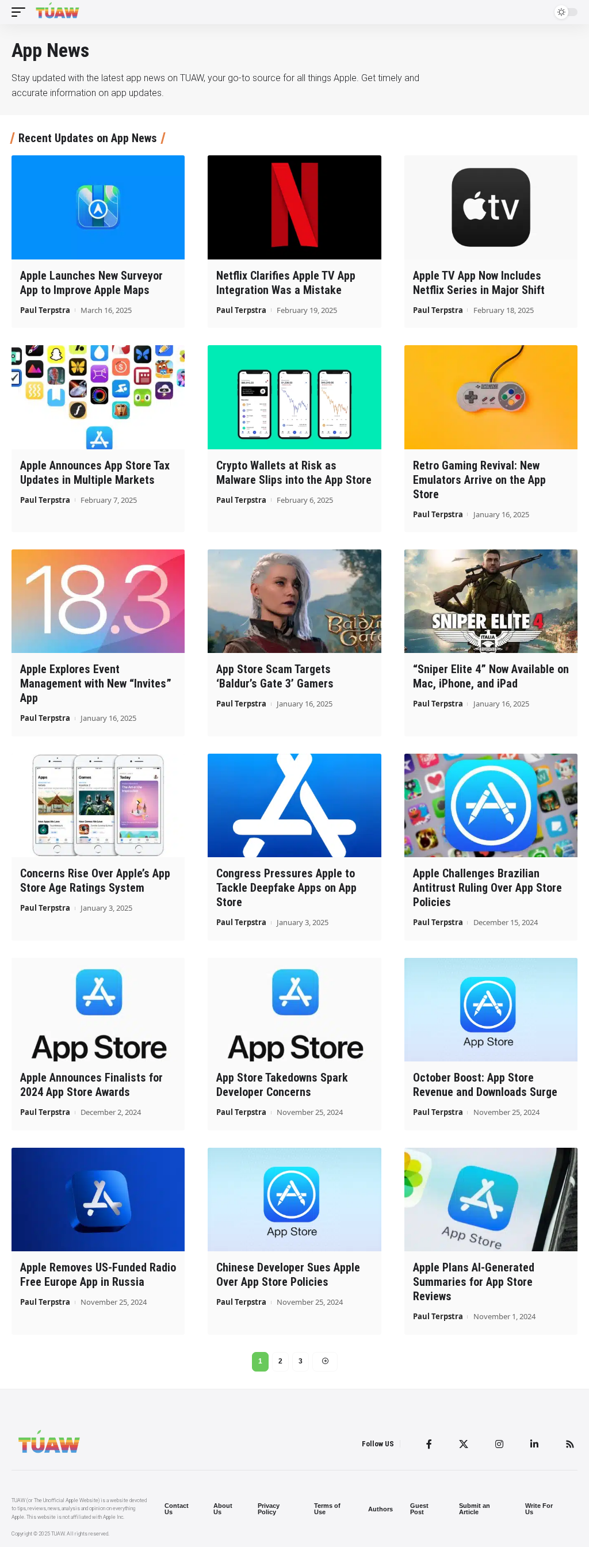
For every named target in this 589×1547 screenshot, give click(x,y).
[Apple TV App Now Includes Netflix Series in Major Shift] (490, 207)
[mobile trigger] (21, 12)
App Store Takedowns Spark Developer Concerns (282, 1085)
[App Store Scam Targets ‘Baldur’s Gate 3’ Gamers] (294, 601)
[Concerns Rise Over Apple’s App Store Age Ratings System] (98, 806)
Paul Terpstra (45, 310)
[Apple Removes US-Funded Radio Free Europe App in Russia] (98, 1200)
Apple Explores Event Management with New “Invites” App (95, 683)
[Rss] (570, 1444)
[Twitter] (463, 1444)
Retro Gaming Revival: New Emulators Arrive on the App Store (479, 480)
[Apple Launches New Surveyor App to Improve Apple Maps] (98, 207)
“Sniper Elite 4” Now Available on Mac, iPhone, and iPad (491, 676)
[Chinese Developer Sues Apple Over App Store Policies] (294, 1200)
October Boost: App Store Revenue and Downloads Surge (485, 1085)
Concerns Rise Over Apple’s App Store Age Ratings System (95, 880)
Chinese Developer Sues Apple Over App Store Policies (288, 1274)
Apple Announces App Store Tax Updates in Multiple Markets (95, 473)
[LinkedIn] (534, 1444)
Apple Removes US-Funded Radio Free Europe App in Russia (98, 1274)
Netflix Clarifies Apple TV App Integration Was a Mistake (285, 283)
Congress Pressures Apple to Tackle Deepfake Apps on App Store (286, 887)
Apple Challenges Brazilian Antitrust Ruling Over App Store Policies (487, 887)
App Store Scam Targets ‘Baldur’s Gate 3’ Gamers (275, 676)
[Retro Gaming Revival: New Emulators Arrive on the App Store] (490, 397)
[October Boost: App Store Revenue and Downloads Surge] (490, 1010)
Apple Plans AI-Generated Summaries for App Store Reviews (473, 1281)
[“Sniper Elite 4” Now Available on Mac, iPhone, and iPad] (490, 601)
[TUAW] (57, 12)
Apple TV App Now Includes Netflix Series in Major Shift (479, 283)
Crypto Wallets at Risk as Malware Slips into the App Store (294, 473)
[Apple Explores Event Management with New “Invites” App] (98, 601)
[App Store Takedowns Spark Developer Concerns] (294, 1010)
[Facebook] (429, 1444)
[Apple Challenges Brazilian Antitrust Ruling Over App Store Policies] (490, 806)
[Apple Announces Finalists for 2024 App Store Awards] (98, 1010)
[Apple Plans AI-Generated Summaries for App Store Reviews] (490, 1200)
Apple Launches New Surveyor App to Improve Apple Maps (91, 283)
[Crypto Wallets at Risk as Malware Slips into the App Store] (294, 397)
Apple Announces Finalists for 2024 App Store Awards (91, 1085)
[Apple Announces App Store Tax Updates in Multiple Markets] (98, 397)
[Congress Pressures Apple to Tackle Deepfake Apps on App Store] (294, 806)
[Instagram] (499, 1444)
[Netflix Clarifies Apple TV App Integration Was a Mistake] (294, 207)
